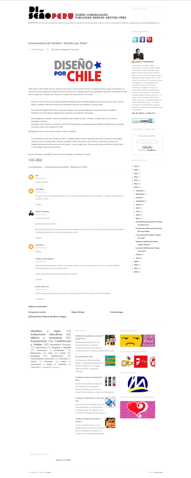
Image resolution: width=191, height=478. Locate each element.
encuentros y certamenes (50, 350)
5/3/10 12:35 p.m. (41, 192)
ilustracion (46, 367)
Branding (56, 367)
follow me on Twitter (63, 460)
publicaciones (57, 356)
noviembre (140, 194)
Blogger (49, 472)
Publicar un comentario (37, 307)
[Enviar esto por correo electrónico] (30, 160)
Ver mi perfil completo (143, 113)
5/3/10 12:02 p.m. (41, 178)
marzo (138, 218)
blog (50, 353)
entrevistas (62, 364)
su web (47, 154)
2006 (136, 272)
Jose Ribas (39, 189)
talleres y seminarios (46, 337)
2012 (136, 180)
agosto (139, 204)
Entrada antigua (116, 312)
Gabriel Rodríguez (144, 62)
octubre (139, 197)
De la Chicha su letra (84, 357)
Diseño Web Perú (42, 287)
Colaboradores (36, 367)
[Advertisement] (79, 34)
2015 (136, 170)
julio (138, 208)
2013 (136, 177)
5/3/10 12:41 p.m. (41, 248)
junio (138, 211)
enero (138, 258)
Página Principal (77, 312)
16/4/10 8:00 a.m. (41, 289)
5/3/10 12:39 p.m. (41, 214)
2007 (136, 268)
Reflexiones (36, 353)
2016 (136, 166)
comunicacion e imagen (41, 364)
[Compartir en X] (35, 160)
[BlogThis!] (32, 160)
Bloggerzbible (159, 472)
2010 (136, 187)
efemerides (48, 362)
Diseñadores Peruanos (60, 345)
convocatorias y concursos (69, 49)
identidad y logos (46, 331)
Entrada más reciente (37, 312)
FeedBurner (151, 150)
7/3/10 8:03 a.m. (40, 262)
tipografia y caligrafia (61, 347)
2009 (136, 261)
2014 (136, 173)
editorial (34, 362)
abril (138, 215)
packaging (35, 356)
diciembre (140, 191)
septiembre (140, 201)
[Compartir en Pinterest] (40, 160)
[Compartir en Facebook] (38, 160)
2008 (136, 265)
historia (63, 362)
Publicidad (63, 359)
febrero (139, 254)
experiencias (40, 347)
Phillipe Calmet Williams (44, 259)
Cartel (57, 49)
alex (37, 175)
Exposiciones (39, 341)
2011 (136, 184)
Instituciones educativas (47, 334)
